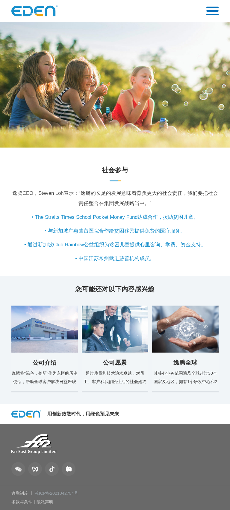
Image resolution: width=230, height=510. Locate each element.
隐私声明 (45, 502)
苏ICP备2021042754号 (56, 493)
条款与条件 (21, 502)
